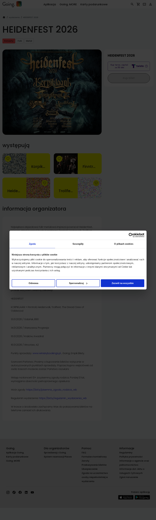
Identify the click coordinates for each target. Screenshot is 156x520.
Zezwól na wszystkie (123, 283)
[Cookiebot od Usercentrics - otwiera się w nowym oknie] (131, 235)
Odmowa (33, 283)
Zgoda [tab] (32, 244)
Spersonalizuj (76, 283)
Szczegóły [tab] (78, 244)
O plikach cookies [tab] (123, 244)
